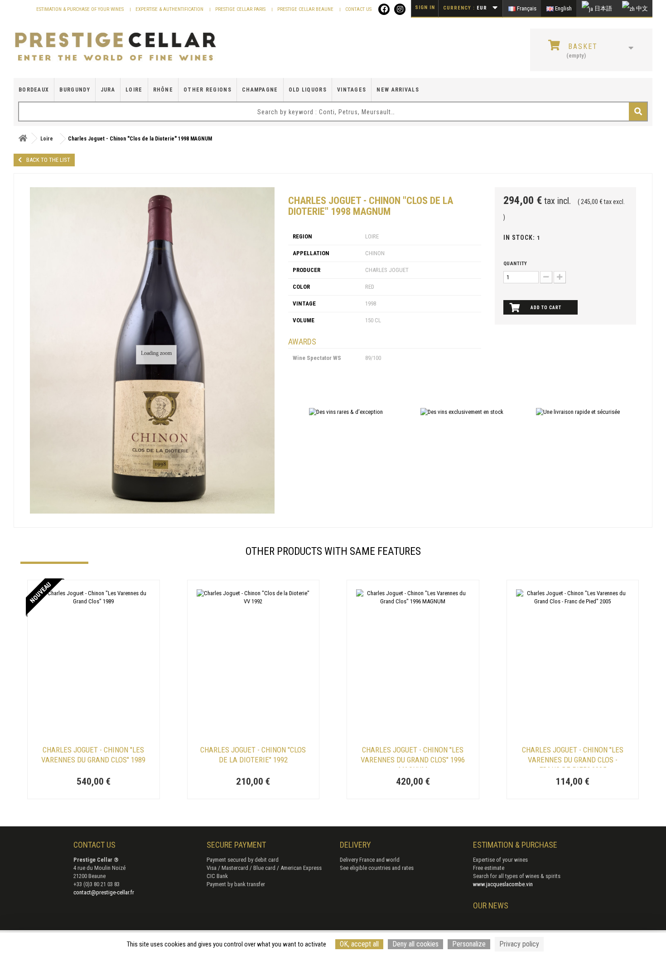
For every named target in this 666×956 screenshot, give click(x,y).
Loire (134, 90)
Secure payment (236, 844)
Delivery (355, 844)
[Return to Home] (22, 138)
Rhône (163, 90)
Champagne (260, 90)
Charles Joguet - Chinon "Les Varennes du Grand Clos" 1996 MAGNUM (413, 756)
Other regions (207, 90)
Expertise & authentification (170, 9)
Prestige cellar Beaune (306, 9)
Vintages (351, 90)
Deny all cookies (415, 944)
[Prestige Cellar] (115, 47)
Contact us (358, 9)
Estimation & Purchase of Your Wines (80, 9)
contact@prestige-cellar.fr (103, 892)
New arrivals (397, 90)
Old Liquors (308, 90)
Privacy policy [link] (519, 944)
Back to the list (48, 159)
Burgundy (74, 90)
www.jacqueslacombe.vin (503, 884)
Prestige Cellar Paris (241, 9)
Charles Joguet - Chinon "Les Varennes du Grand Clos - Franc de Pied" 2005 (572, 756)
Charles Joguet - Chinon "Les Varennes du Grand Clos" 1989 (93, 754)
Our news (490, 905)
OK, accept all (359, 944)
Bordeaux (34, 90)
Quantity (515, 264)
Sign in (425, 7)
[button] (25, 690)
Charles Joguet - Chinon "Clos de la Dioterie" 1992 (253, 754)
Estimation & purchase (515, 844)
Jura (108, 90)
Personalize (469, 944)
